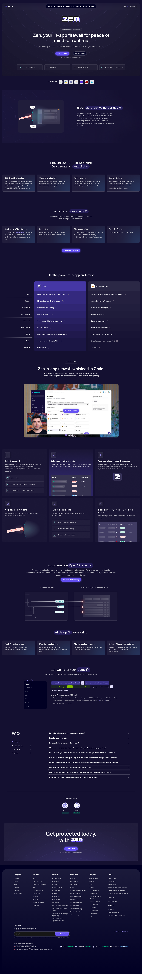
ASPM (72, 887)
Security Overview (113, 912)
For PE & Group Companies (60, 905)
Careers (16, 887)
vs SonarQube (93, 910)
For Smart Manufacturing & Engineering (60, 914)
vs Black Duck (93, 914)
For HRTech (55, 893)
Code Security (74, 899)
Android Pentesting (76, 909)
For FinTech (55, 884)
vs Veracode (93, 893)
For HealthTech (56, 878)
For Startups (55, 902)
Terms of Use (112, 884)
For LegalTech (56, 890)
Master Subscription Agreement (117, 887)
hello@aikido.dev (113, 901)
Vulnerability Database (39, 884)
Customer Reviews (38, 902)
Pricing (85, 6)
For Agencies (56, 896)
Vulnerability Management (78, 890)
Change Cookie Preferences (116, 915)
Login (124, 6)
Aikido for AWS (74, 905)
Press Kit (35, 899)
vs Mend (91, 887)
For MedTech (55, 881)
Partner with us (18, 893)
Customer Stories (38, 890)
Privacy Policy (112, 878)
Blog (34, 887)
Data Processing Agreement (116, 890)
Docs (34, 878)
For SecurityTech (57, 887)
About (15, 884)
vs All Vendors (93, 878)
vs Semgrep (92, 907)
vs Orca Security (94, 890)
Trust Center (111, 909)
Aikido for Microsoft (76, 902)
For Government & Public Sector (59, 909)
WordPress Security (76, 896)
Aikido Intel (36, 905)
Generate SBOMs (75, 893)
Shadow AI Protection (76, 912)
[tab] (35, 684)
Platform (16, 878)
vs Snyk (91, 881)
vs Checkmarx (93, 904)
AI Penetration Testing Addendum (118, 893)
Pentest (72, 878)
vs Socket (92, 917)
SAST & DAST (74, 884)
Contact (91, 6)
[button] (52, 6)
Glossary (35, 896)
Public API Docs (37, 881)
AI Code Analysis (75, 915)
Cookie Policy (112, 881)
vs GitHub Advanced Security (95, 897)
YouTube (123, 931)
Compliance (74, 881)
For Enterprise (56, 899)
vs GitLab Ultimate (94, 901)
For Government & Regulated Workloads (58, 919)
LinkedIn (116, 931)
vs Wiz (91, 884)
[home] (9, 6)
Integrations (36, 893)
